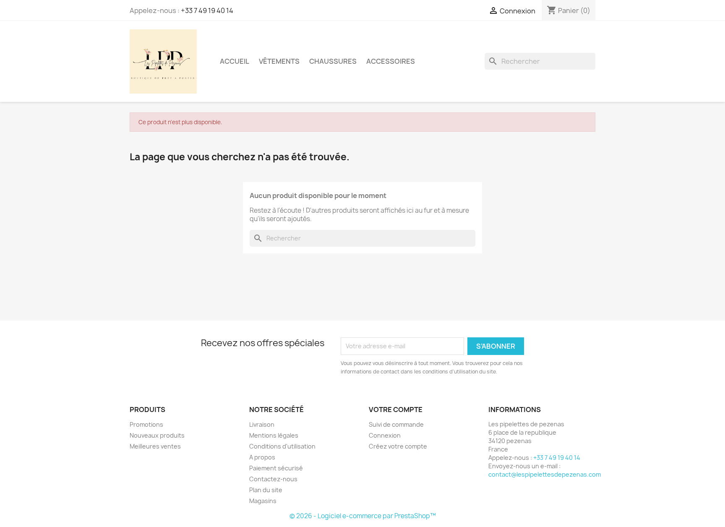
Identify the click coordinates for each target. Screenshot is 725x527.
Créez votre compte (398, 446)
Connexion (385, 435)
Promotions (146, 424)
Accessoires (390, 61)
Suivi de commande (396, 424)
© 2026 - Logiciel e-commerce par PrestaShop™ (362, 515)
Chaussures (333, 61)
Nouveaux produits (157, 435)
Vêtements (279, 61)
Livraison (261, 424)
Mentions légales (273, 435)
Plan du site (265, 490)
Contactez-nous (273, 479)
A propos (262, 457)
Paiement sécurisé (276, 468)
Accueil (234, 61)
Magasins (262, 501)
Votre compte (395, 409)
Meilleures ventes (155, 446)
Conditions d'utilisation (282, 446)
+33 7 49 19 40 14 (207, 10)
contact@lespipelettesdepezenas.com (544, 474)
